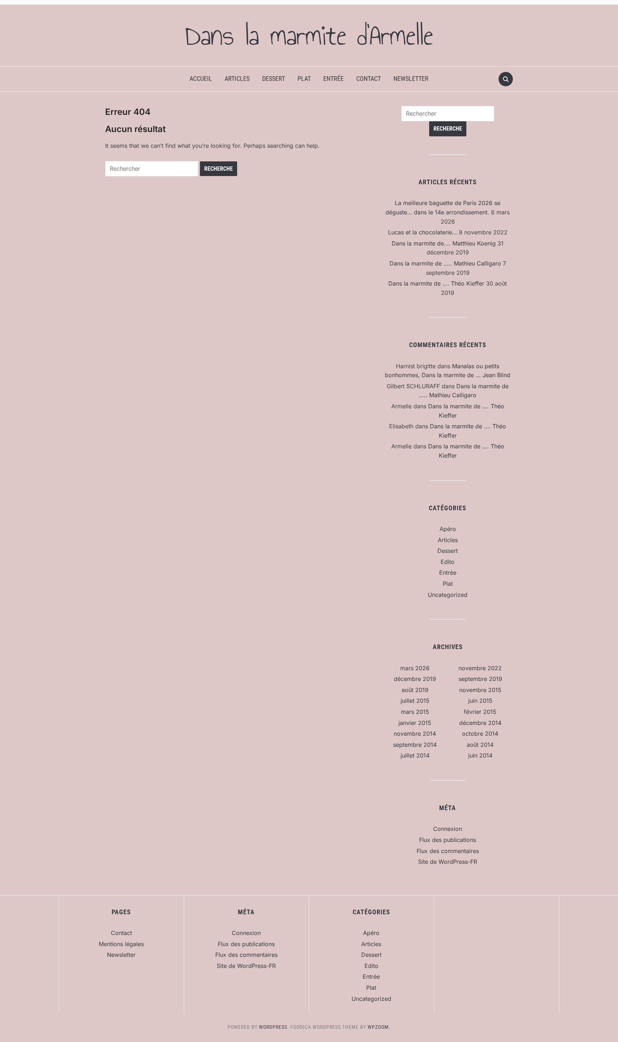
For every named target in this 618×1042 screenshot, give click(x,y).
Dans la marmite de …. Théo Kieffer (436, 283)
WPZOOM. (379, 1027)
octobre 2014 (480, 733)
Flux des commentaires (448, 850)
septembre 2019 (480, 678)
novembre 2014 (415, 733)
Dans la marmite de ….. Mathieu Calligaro (445, 263)
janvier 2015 (414, 722)
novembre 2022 (480, 668)
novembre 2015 (480, 689)
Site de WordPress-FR (447, 861)
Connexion (447, 828)
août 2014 (480, 744)
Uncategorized (447, 594)
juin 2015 (480, 700)
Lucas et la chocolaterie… (422, 232)
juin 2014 (480, 755)
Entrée (333, 78)
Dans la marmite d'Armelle (309, 35)
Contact (368, 78)
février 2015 (480, 711)
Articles (237, 78)
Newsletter (410, 78)
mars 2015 (415, 711)
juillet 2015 (415, 700)
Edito (448, 561)
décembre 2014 (480, 722)
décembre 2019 (415, 678)
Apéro (448, 528)
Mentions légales (121, 944)
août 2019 (415, 689)
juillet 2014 (415, 755)
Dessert (273, 78)
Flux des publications (447, 839)
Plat (304, 78)
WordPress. (274, 1027)
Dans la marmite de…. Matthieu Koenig (444, 243)
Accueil (201, 78)
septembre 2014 (415, 744)
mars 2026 (415, 668)
